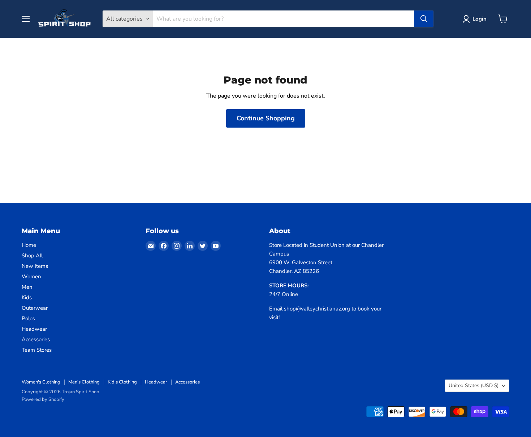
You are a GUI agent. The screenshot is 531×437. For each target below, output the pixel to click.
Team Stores (37, 350)
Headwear (34, 329)
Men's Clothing (84, 382)
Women (31, 276)
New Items (35, 266)
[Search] (423, 18)
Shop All (32, 255)
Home (29, 245)
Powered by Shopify (43, 399)
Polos (28, 318)
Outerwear (35, 308)
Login (479, 18)
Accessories (36, 339)
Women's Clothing (41, 382)
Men (27, 287)
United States (473, 385)
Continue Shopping (266, 118)
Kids (27, 297)
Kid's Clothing (122, 382)
